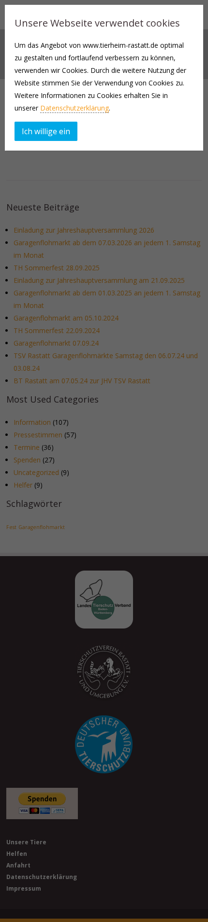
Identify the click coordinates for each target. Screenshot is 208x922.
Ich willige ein (46, 131)
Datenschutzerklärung (74, 107)
